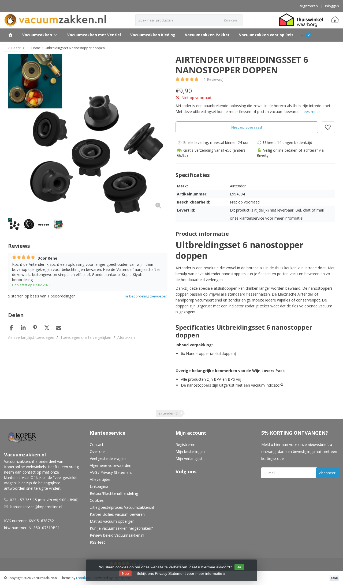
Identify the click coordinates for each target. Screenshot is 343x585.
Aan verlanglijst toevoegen (31, 337)
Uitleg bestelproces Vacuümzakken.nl (122, 507)
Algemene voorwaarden (110, 465)
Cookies (97, 500)
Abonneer (327, 472)
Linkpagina (99, 486)
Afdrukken (126, 337)
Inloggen (332, 5)
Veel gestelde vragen (108, 458)
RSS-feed (98, 542)
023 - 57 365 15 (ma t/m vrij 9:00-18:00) (44, 499)
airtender (168, 413)
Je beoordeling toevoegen (146, 296)
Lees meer (310, 111)
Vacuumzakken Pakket (207, 34)
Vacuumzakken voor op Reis (266, 34)
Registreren (308, 5)
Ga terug (17, 48)
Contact (96, 444)
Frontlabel (84, 578)
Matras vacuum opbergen (112, 521)
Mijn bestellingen (190, 451)
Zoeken (230, 20)
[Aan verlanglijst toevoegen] (328, 127)
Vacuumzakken (37, 34)
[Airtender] (325, 62)
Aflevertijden (100, 479)
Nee (125, 573)
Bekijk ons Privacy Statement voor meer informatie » (181, 573)
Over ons (98, 451)
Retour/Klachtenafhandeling (114, 493)
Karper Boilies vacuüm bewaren (117, 514)
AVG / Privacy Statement (111, 472)
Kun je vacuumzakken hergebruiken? (121, 528)
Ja (239, 567)
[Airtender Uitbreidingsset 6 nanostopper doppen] (87, 134)
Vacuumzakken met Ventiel (94, 34)
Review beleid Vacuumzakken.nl (117, 535)
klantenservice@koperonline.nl (36, 506)
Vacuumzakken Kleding (153, 34)
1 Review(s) (213, 79)
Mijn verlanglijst (189, 458)
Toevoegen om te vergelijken (85, 337)
